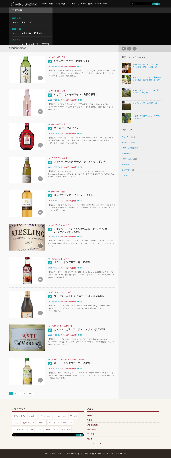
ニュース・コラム (101, 4)
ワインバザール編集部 (68, 66)
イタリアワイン (28, 422)
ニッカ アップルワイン (66, 127)
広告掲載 (84, 454)
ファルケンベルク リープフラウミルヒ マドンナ (80, 161)
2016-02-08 (52, 236)
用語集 (90, 4)
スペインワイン (52, 429)
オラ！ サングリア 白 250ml (72, 362)
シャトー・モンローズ (21, 22)
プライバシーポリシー (118, 454)
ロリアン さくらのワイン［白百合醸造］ (76, 94)
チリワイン (65, 429)
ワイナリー (82, 4)
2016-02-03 (52, 268)
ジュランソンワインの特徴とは (145, 103)
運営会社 (93, 454)
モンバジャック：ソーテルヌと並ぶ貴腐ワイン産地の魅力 (147, 91)
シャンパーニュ (60, 416)
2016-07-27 (52, 134)
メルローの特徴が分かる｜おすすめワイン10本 (147, 117)
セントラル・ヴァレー (74, 359)
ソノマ (39, 429)
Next (31, 393)
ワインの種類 (129, 148)
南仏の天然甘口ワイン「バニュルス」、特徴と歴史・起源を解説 (146, 65)
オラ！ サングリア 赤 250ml (72, 262)
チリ (53, 191)
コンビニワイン (57, 225)
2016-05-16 (52, 201)
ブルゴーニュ (45, 416)
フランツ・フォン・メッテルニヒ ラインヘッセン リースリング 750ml (80, 230)
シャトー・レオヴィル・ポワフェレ (27, 33)
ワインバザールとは (72, 454)
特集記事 (125, 153)
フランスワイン (19, 416)
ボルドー (32, 416)
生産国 (51, 4)
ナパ (31, 429)
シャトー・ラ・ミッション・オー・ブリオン (31, 44)
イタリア (55, 292)
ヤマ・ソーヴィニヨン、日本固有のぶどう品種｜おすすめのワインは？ (147, 78)
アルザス (73, 416)
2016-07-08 (52, 167)
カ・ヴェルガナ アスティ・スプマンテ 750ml (79, 329)
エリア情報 (126, 170)
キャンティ (67, 422)
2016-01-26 (52, 335)
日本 (63, 57)
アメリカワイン (19, 429)
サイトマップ (103, 454)
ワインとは (126, 175)
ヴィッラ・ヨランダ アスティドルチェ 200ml (79, 295)
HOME (44, 4)
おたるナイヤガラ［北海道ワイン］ (73, 60)
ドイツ (54, 158)
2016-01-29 (52, 301)
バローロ (41, 422)
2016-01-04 (52, 369)
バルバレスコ (54, 422)
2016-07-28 (52, 66)
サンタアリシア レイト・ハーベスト (73, 195)
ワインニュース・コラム (54, 454)
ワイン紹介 (71, 4)
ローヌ (16, 422)
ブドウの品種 (60, 4)
